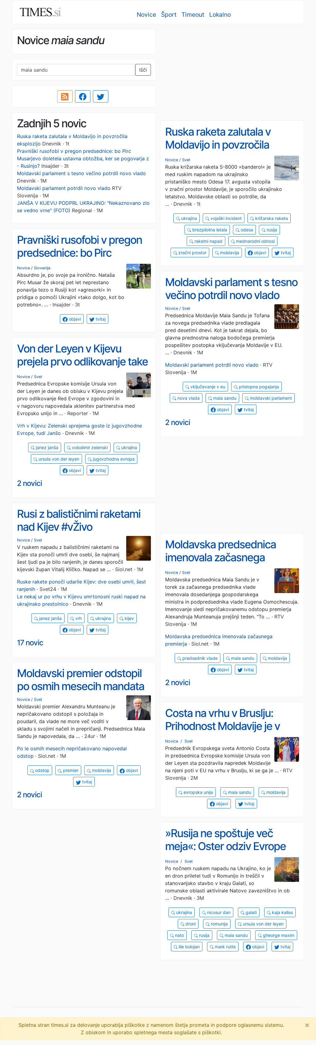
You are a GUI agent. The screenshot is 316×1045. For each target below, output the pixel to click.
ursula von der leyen (58, 458)
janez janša (46, 447)
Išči (143, 70)
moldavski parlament (270, 398)
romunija (219, 923)
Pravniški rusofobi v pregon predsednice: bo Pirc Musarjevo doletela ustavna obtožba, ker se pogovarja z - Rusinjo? (83, 158)
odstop (41, 770)
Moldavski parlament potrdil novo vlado (63, 188)
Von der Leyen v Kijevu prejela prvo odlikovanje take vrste (82, 361)
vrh (78, 618)
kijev (128, 618)
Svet (186, 160)
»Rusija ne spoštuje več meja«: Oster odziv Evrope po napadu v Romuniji (225, 846)
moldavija (229, 252)
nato (179, 935)
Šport (169, 14)
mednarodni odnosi (255, 241)
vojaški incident (225, 218)
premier (70, 770)
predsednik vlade (199, 658)
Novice (146, 14)
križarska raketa (271, 218)
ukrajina (188, 218)
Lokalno (220, 14)
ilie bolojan (188, 946)
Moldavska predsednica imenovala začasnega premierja (220, 557)
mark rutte (225, 946)
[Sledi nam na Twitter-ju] (100, 96)
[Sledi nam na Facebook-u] (82, 96)
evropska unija (197, 792)
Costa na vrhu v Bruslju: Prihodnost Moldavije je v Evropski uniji (222, 726)
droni (190, 923)
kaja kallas (282, 912)
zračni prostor (191, 252)
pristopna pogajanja (258, 386)
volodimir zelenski (89, 447)
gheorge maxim (278, 935)
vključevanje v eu (207, 386)
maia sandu (224, 398)
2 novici (177, 422)
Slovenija (42, 268)
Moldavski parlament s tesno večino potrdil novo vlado (81, 173)
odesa (246, 229)
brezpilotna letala (209, 229)
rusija (271, 229)
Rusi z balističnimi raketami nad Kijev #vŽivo (78, 520)
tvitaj (285, 252)
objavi (259, 252)
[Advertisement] (232, 72)
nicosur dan (218, 912)
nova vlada (188, 398)
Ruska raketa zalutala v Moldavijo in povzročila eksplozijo (218, 144)
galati (250, 912)
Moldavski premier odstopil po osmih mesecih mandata (80, 680)
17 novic (30, 642)
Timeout (192, 14)
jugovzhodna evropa (113, 458)
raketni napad (207, 241)
